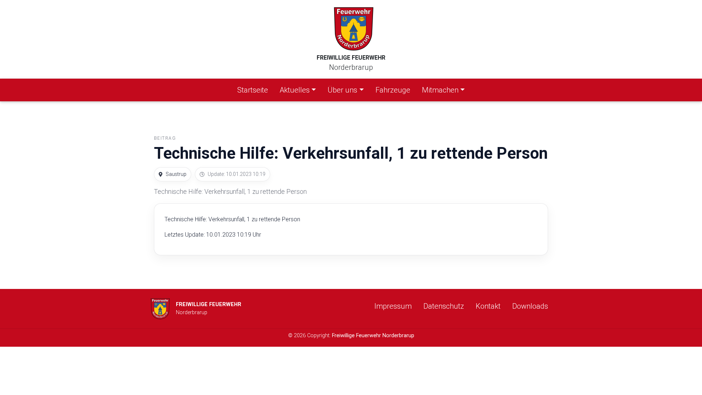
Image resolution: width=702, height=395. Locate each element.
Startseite (254, 89)
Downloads (530, 306)
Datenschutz (443, 306)
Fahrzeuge (392, 89)
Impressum (393, 306)
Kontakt (488, 306)
